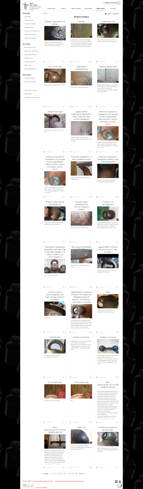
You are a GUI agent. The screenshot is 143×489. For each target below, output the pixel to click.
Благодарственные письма (31, 97)
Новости (63, 8)
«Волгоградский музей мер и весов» (42, 481)
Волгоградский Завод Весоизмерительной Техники (69, 481)
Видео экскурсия (76, 8)
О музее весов (51, 8)
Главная (45, 13)
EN (119, 3)
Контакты (113, 8)
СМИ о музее (28, 94)
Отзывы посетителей (30, 90)
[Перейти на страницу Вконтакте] (116, 482)
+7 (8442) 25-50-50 (110, 3)
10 (76, 473)
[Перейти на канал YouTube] (120, 482)
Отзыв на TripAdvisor (41, 487)
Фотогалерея (88, 8)
